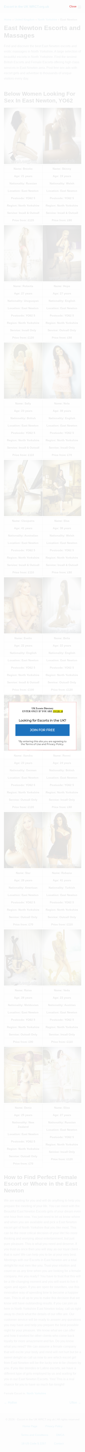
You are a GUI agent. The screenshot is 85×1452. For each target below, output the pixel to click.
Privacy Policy (55, 743)
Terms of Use (33, 743)
